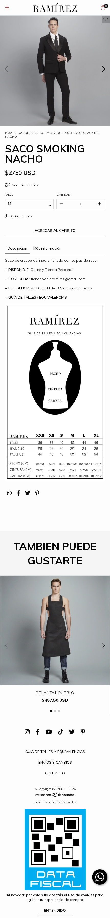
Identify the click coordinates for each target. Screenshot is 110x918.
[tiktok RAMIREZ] (60, 732)
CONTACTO (55, 773)
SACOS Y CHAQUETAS (53, 133)
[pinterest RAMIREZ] (83, 732)
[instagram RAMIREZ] (27, 732)
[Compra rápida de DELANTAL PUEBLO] (55, 681)
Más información (47, 248)
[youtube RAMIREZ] (48, 732)
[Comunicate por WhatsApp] (99, 877)
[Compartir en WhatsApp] (9, 493)
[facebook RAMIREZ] (38, 732)
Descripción (17, 248)
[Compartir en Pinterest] (37, 493)
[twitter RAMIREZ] (72, 732)
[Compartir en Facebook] (18, 493)
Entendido (55, 910)
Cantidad (63, 194)
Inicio (8, 133)
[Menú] (7, 7)
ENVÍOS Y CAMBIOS (55, 762)
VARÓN (23, 133)
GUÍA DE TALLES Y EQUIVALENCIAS (55, 751)
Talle (9, 194)
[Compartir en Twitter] (27, 493)
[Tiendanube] (55, 796)
